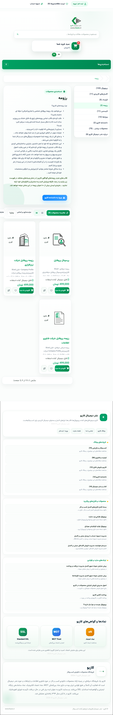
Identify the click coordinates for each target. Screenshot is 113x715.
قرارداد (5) (103, 99)
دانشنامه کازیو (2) (100, 122)
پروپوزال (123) (102, 88)
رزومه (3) (104, 105)
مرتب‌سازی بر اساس (24, 212)
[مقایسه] (44, 290)
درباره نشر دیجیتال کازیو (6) (97, 134)
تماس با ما (89, 431)
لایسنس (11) (102, 111)
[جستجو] (17, 34)
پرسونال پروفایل (61, 260)
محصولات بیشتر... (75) (98, 128)
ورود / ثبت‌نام (63, 431)
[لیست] (42, 212)
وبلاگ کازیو (101, 431)
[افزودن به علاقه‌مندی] (51, 290)
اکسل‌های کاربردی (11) (99, 94)
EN (59, 54)
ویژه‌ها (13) (103, 117)
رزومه (97, 78)
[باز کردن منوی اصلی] (6, 64)
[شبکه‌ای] (36, 212)
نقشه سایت (77, 431)
